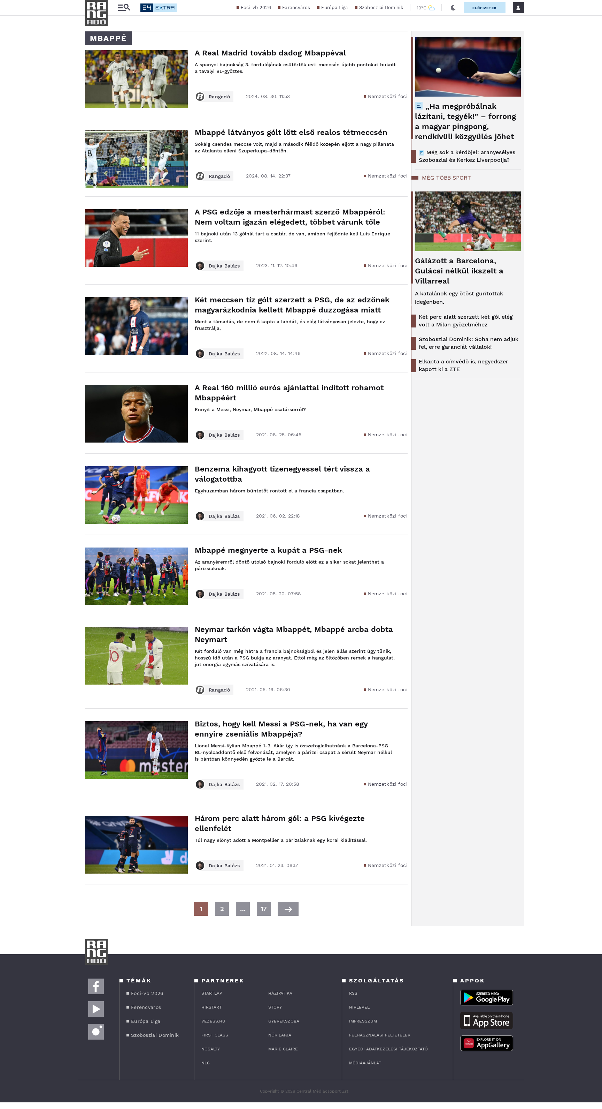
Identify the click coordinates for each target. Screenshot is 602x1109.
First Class (214, 1035)
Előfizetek (484, 8)
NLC (205, 1063)
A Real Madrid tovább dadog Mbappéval (270, 52)
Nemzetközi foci (388, 96)
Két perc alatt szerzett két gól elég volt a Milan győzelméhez (466, 321)
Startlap (211, 993)
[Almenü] (124, 8)
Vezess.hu (213, 1021)
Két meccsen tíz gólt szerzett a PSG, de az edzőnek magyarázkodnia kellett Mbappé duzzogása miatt (292, 304)
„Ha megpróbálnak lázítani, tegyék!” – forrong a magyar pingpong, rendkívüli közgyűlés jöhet (465, 121)
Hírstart (211, 1007)
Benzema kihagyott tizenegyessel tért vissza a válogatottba (282, 474)
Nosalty (210, 1049)
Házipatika (280, 993)
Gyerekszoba (283, 1021)
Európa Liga (334, 7)
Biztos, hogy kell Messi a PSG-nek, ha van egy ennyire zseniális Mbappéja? (281, 728)
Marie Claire (283, 1049)
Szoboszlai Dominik (381, 7)
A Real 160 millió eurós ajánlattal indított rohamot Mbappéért (289, 392)
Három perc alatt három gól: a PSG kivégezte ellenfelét (280, 823)
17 (264, 908)
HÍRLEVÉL (359, 1007)
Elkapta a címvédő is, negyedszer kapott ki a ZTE (463, 365)
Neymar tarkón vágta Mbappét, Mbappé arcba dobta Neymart (294, 634)
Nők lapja (279, 1035)
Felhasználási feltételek (379, 1035)
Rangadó (219, 96)
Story (275, 1007)
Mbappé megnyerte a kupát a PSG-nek (268, 550)
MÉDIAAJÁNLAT (365, 1063)
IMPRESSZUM (363, 1021)
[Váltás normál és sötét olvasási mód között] (453, 7)
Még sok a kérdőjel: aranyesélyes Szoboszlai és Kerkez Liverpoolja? (467, 156)
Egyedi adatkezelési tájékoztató (388, 1049)
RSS (353, 993)
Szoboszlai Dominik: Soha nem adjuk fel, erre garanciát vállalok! (468, 343)
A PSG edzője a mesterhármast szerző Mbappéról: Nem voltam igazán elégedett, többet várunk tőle (290, 217)
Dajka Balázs (224, 266)
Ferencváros (296, 7)
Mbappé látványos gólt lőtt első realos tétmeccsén (291, 132)
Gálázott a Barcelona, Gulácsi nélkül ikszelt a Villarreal (459, 270)
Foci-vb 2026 (256, 7)
